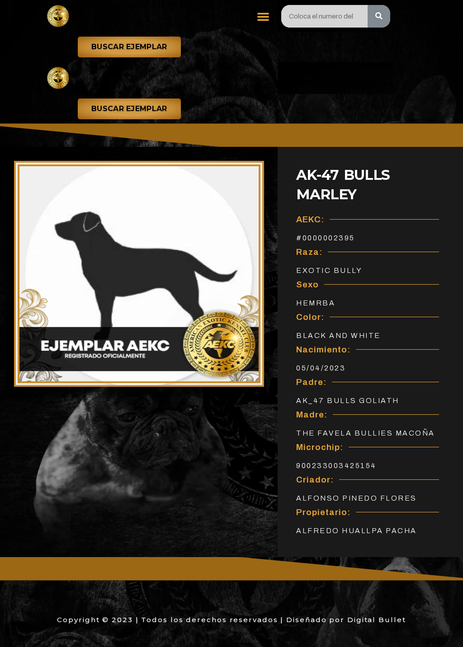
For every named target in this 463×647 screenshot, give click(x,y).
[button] (263, 16)
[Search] (379, 16)
